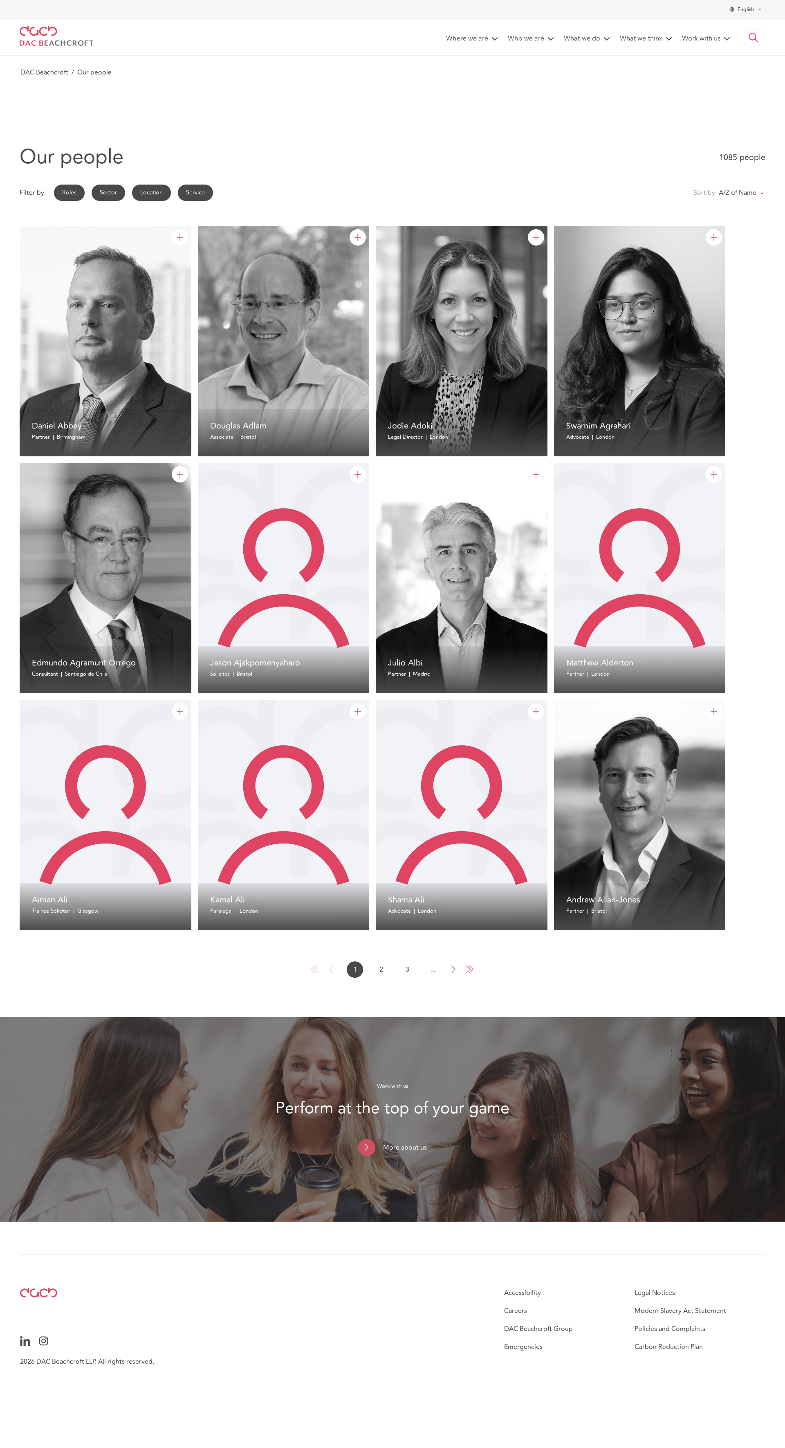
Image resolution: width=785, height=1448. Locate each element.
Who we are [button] (526, 39)
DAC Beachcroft (44, 72)
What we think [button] (641, 39)
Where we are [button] (467, 39)
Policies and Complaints (670, 1329)
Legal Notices (655, 1293)
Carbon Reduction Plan (669, 1347)
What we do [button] (582, 39)
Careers (515, 1311)
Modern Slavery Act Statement (680, 1311)
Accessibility (522, 1293)
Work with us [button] (701, 39)
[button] (753, 37)
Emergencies (523, 1347)
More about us (405, 1148)
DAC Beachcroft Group (538, 1329)
